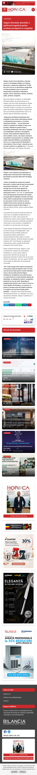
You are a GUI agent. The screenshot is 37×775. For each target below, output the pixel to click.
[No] (35, 769)
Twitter (6, 304)
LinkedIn (24, 304)
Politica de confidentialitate (12, 697)
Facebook (11, 304)
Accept (14, 772)
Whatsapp (18, 304)
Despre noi (6, 694)
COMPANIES (7, 19)
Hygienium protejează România (12, 316)
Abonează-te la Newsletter (18, 755)
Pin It (29, 304)
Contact (6, 701)
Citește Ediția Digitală (18, 516)
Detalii (22, 772)
